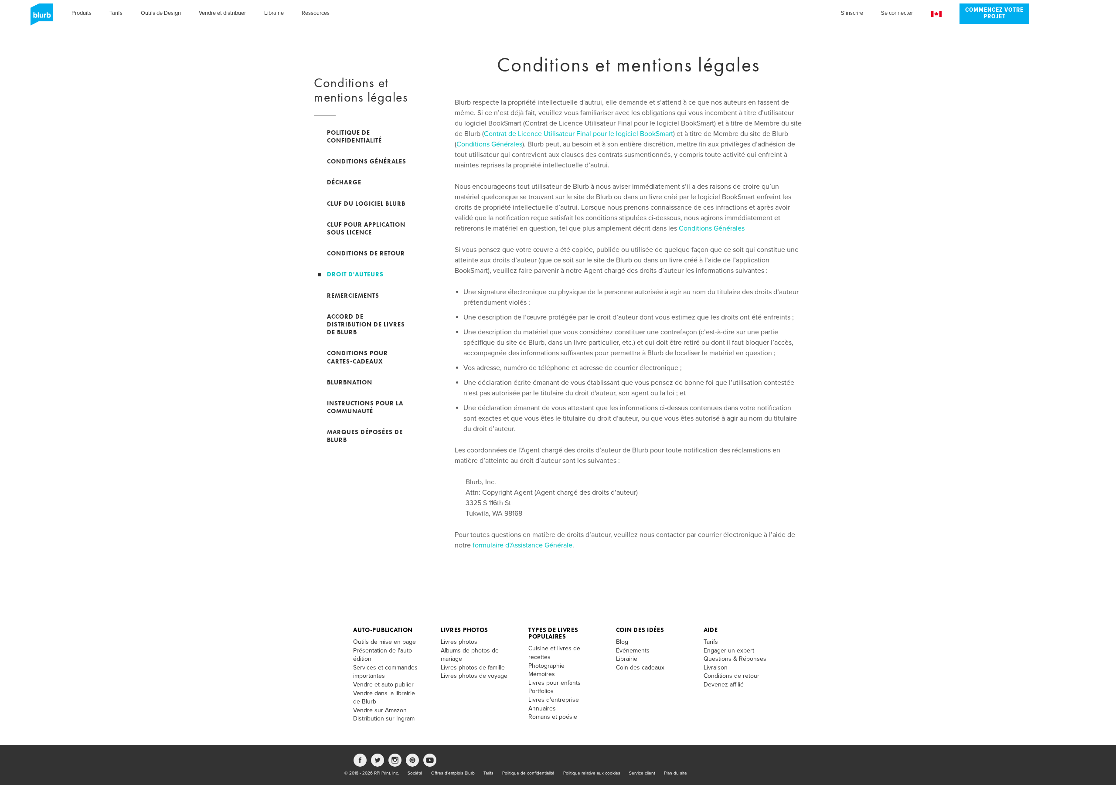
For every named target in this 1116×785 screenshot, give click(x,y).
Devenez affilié (724, 684)
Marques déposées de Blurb (365, 436)
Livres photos (464, 630)
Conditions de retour (366, 253)
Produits (81, 13)
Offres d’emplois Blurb (453, 773)
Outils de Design (161, 13)
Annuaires (542, 708)
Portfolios (541, 691)
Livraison (716, 667)
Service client (642, 773)
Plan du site (675, 773)
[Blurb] (39, 17)
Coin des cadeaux (640, 667)
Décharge (344, 182)
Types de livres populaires (553, 633)
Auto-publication (383, 630)
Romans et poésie (552, 716)
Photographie (546, 665)
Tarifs (115, 13)
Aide (711, 630)
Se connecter (897, 13)
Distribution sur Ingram (384, 718)
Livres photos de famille (473, 667)
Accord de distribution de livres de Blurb (366, 324)
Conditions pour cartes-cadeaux (357, 357)
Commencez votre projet (994, 13)
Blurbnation (349, 382)
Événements (633, 650)
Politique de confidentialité (354, 136)
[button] (936, 14)
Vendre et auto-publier (383, 684)
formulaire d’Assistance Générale (522, 545)
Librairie (274, 13)
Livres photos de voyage (474, 676)
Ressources (316, 13)
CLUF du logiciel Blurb (366, 203)
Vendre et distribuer (222, 13)
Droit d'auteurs (355, 274)
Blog (622, 642)
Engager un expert (729, 650)
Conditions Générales (489, 144)
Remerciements (353, 295)
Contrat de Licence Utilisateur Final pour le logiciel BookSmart (578, 133)
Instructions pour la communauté (365, 407)
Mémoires (541, 674)
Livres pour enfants (554, 682)
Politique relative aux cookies (591, 773)
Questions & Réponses (735, 659)
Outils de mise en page (384, 642)
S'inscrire (852, 13)
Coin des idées (640, 630)
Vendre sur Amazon (380, 710)
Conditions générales (366, 161)
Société (415, 773)
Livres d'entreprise (553, 699)
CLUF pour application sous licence (366, 228)
